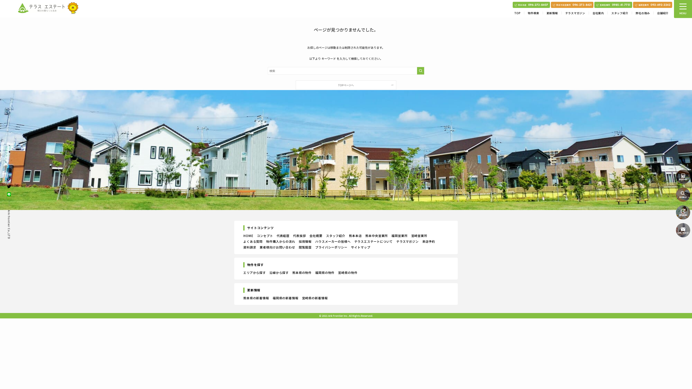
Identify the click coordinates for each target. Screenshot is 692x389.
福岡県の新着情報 (285, 298)
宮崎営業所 (419, 235)
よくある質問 (253, 241)
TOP (517, 13)
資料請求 (249, 247)
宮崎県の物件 (347, 272)
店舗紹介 (663, 13)
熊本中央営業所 (376, 235)
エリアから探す (254, 272)
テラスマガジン (575, 13)
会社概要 (315, 235)
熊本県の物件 (302, 272)
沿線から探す (279, 272)
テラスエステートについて (373, 241)
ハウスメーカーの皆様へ (333, 241)
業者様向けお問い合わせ (277, 247)
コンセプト (265, 235)
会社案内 (598, 13)
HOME (248, 235)
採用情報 (305, 241)
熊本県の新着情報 (256, 298)
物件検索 (533, 13)
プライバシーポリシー (331, 247)
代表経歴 (283, 235)
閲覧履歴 (305, 247)
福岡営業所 (399, 235)
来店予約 (428, 241)
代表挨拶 (299, 235)
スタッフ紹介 (619, 13)
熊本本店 (355, 235)
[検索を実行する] (420, 71)
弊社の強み (643, 13)
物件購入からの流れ (280, 241)
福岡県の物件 (324, 272)
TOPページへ (346, 85)
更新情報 (552, 13)
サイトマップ (360, 247)
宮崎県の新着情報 (315, 298)
